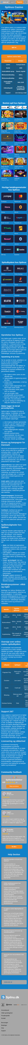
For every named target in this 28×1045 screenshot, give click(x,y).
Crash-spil (18, 107)
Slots (24, 107)
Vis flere (14, 846)
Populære (3, 107)
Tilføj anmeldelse (14, 786)
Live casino (11, 107)
